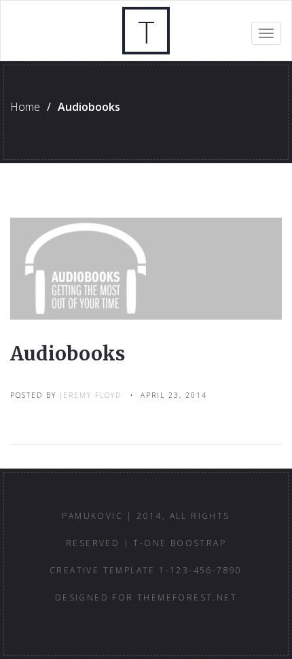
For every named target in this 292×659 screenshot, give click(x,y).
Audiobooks (67, 353)
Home (25, 106)
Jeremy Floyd (91, 395)
